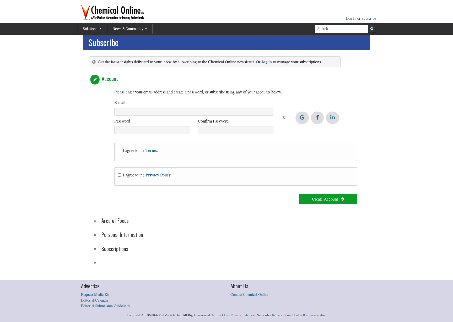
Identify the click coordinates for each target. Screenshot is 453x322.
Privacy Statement (243, 315)
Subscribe (369, 18)
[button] (95, 80)
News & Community (128, 28)
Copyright (133, 315)
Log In (351, 18)
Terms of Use (220, 315)
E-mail (119, 102)
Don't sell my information (309, 315)
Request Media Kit (95, 294)
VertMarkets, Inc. (170, 315)
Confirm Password (213, 121)
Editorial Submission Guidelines (105, 305)
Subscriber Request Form (274, 315)
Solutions (90, 28)
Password (122, 121)
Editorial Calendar (95, 300)
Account (110, 78)
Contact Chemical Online (249, 294)
